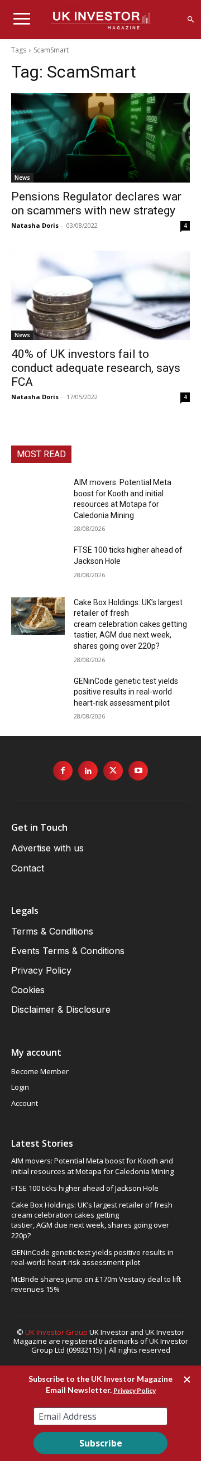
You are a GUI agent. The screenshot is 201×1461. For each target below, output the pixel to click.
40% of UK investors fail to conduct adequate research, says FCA (95, 368)
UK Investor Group (56, 1332)
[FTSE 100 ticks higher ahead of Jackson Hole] (38, 563)
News (22, 177)
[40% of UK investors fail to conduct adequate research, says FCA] (100, 295)
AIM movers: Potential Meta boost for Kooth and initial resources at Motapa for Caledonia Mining (92, 1166)
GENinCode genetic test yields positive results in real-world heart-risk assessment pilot (126, 692)
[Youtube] (138, 770)
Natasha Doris (35, 225)
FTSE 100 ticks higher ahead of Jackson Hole (85, 1188)
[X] (113, 770)
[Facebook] (63, 770)
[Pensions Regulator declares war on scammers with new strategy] (100, 138)
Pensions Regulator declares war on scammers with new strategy (96, 203)
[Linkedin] (88, 770)
